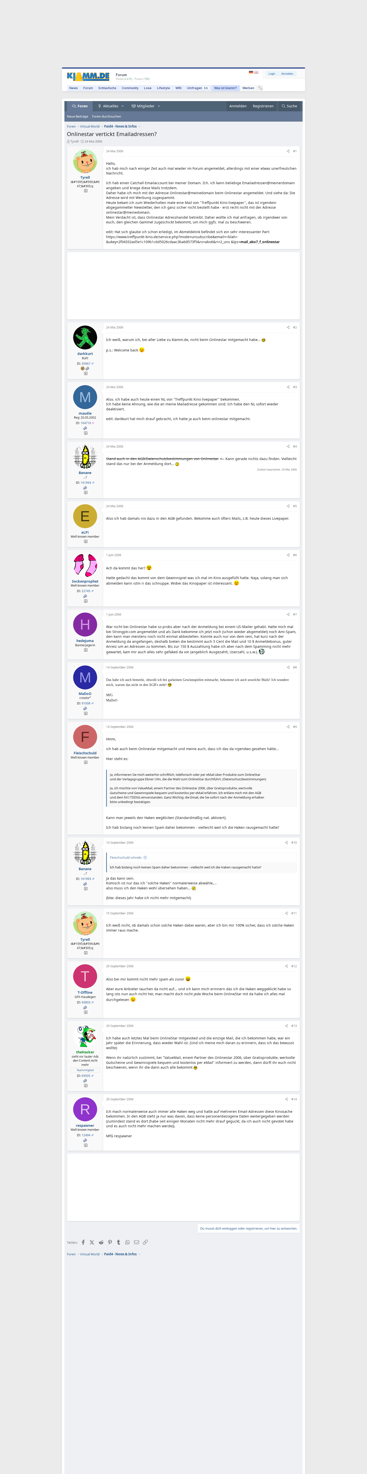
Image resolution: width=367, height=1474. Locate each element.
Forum (88, 88)
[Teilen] (288, 151)
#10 (294, 842)
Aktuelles (110, 106)
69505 (86, 1076)
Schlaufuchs (107, 88)
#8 (295, 667)
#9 (295, 727)
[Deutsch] (251, 72)
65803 (86, 1002)
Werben (248, 88)
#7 (295, 614)
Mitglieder (146, 106)
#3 (295, 387)
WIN (179, 88)
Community (130, 88)
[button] (123, 106)
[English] (256, 72)
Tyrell (74, 141)
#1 (295, 151)
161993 (86, 483)
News (73, 88)
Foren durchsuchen (106, 116)
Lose (148, 88)
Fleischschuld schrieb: (126, 857)
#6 (295, 555)
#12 (294, 966)
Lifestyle (163, 88)
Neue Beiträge (77, 116)
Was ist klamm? (225, 88)
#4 (295, 446)
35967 (86, 363)
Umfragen (197, 88)
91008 (86, 703)
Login (272, 73)
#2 (295, 327)
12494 (86, 1135)
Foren (83, 106)
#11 (294, 913)
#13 (294, 1026)
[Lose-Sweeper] (260, 89)
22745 (86, 591)
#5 (295, 506)
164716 (86, 423)
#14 (294, 1099)
